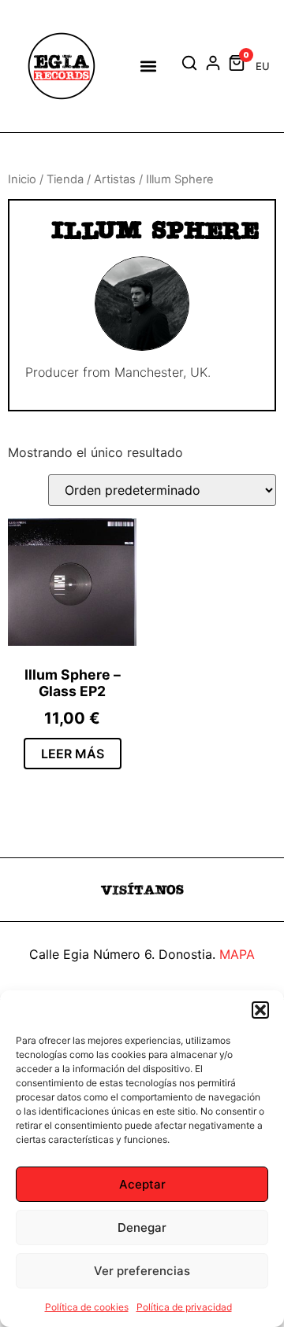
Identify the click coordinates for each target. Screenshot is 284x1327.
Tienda (65, 179)
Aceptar (142, 1184)
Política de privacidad (184, 1307)
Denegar (142, 1227)
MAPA (237, 954)
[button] (260, 1010)
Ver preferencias (142, 1270)
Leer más (72, 753)
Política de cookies (87, 1307)
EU (263, 66)
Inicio (22, 179)
